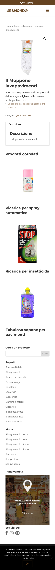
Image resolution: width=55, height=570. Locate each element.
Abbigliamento (13, 372)
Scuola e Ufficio (14, 421)
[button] (44, 38)
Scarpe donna (13, 459)
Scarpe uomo (13, 464)
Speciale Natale (14, 367)
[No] (51, 558)
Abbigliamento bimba (17, 444)
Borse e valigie (13, 382)
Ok (27, 563)
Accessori (11, 454)
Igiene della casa (22, 26)
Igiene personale (14, 416)
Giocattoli (11, 407)
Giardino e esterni (15, 402)
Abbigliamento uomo (17, 439)
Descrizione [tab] (14, 124)
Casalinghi (11, 392)
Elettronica (11, 397)
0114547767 (27, 3)
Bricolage (11, 387)
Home (9, 26)
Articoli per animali (16, 377)
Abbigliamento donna (17, 434)
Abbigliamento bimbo (17, 449)
